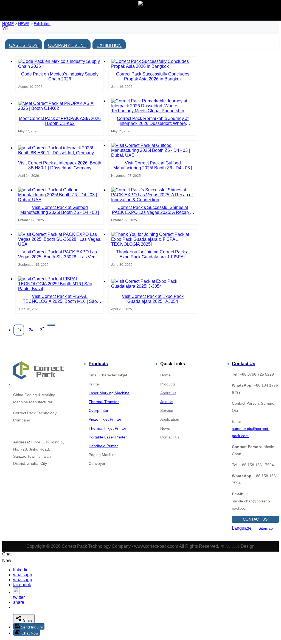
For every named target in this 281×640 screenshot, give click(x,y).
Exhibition (42, 23)
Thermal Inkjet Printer (107, 428)
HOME (8, 23)
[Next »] (51, 325)
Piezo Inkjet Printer (105, 419)
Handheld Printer (103, 446)
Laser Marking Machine (109, 393)
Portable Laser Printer (108, 437)
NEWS (23, 23)
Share (27, 620)
